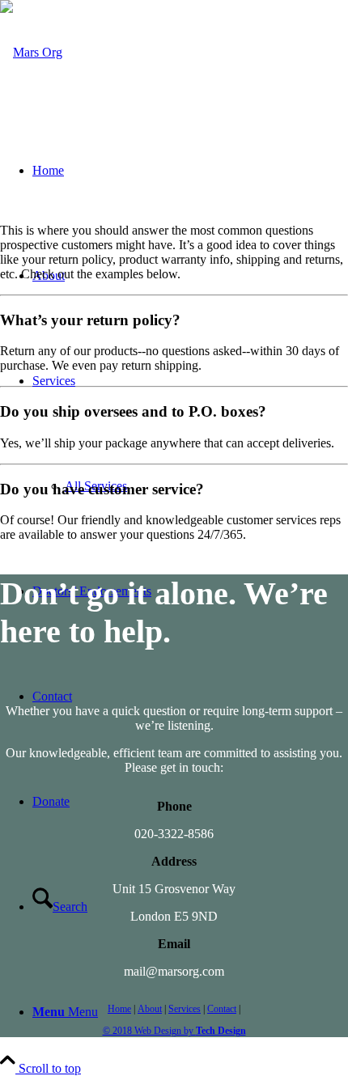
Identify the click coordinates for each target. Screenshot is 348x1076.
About (150, 1009)
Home (119, 1009)
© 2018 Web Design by (174, 1030)
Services (184, 1009)
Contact (221, 1009)
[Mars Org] (31, 52)
